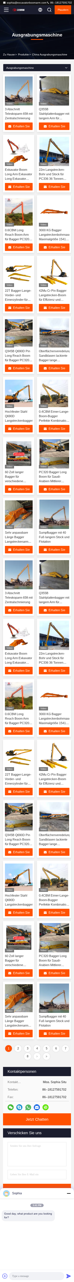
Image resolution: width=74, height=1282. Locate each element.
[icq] (45, 1107)
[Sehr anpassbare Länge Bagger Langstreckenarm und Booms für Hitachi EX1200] (19, 514)
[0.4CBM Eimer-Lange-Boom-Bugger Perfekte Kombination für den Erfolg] (54, 393)
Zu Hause (9, 54)
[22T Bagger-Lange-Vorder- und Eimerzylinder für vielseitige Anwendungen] (19, 272)
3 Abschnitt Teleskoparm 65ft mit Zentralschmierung (19, 114)
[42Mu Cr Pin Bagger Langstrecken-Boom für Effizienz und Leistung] (54, 272)
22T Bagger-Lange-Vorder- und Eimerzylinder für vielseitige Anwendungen (18, 299)
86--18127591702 (61, 2)
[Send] (69, 1276)
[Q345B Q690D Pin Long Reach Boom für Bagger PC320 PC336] (19, 333)
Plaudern (63, 9)
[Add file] (5, 1276)
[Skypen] (19, 1107)
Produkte (23, 54)
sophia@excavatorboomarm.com (26, 2)
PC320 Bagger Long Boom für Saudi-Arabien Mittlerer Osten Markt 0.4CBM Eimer (53, 481)
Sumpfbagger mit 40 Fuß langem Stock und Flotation (54, 537)
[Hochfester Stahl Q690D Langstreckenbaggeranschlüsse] (19, 393)
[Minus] (68, 1193)
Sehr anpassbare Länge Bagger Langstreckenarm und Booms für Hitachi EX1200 (16, 541)
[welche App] (28, 1107)
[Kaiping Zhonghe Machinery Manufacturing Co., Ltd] (18, 9)
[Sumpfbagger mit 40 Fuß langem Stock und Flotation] (54, 514)
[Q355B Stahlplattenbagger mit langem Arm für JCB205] (54, 91)
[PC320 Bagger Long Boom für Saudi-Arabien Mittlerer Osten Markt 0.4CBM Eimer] (54, 453)
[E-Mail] (36, 1107)
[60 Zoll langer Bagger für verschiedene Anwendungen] (19, 453)
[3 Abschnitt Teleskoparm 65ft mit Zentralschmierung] (19, 91)
